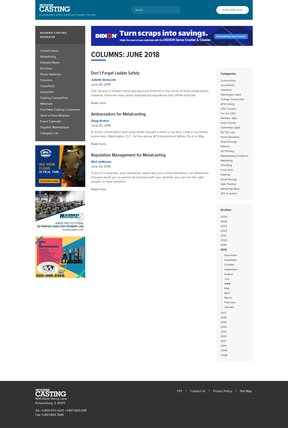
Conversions (228, 80)
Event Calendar (50, 121)
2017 (223, 312)
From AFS (227, 170)
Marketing (227, 160)
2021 (223, 235)
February (229, 302)
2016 (223, 317)
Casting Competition (54, 98)
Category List (49, 133)
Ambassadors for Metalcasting (118, 114)
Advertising (48, 57)
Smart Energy (229, 141)
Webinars (46, 104)
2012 (223, 336)
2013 (223, 331)
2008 (224, 355)
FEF (179, 391)
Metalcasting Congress (234, 156)
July (226, 278)
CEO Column (228, 108)
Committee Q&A (230, 127)
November (230, 260)
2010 (224, 345)
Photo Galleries (50, 74)
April (227, 293)
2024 (224, 221)
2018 (224, 249)
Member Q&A (229, 118)
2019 (223, 245)
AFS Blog (226, 165)
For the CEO (228, 113)
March (228, 297)
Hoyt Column (228, 123)
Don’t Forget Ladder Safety (115, 73)
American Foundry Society (79, 14)
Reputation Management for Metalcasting (128, 155)
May (226, 288)
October (229, 264)
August (228, 274)
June (227, 283)
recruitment (228, 85)
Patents (225, 146)
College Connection (233, 99)
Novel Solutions (230, 137)
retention (226, 90)
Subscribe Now (232, 10)
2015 (223, 322)
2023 (224, 226)
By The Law (228, 132)
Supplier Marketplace (54, 127)
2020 (224, 240)
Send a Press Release (54, 115)
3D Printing (227, 151)
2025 (224, 216)
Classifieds (47, 86)
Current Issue (49, 51)
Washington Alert (231, 94)
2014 (223, 327)
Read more (98, 103)
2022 (224, 230)
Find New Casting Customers (60, 110)
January (229, 307)
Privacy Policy (222, 391)
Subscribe (47, 92)
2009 (224, 350)
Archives (46, 68)
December (230, 255)
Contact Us (197, 391)
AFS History (228, 104)
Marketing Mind (230, 188)
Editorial (225, 174)
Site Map (246, 391)
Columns (46, 80)
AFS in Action (229, 193)
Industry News (50, 63)
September (231, 269)
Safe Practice (228, 184)
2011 (223, 341)
